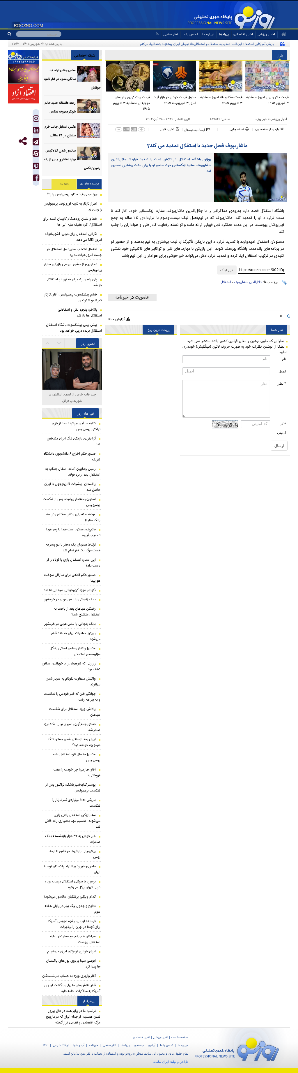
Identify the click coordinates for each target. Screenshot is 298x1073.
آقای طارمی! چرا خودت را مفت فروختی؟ (77, 772)
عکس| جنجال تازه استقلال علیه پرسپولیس (76, 757)
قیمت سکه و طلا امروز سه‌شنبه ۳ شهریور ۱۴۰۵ (221, 100)
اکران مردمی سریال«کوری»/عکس (72, 394)
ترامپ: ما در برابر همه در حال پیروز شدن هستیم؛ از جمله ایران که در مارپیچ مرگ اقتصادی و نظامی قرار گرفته (73, 1016)
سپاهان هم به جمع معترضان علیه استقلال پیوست (75, 939)
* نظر (282, 383)
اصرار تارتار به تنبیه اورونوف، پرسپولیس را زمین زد (73, 206)
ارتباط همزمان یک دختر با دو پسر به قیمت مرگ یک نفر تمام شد (73, 547)
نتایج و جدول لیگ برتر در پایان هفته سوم (72, 909)
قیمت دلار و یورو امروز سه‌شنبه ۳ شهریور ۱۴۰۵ (267, 100)
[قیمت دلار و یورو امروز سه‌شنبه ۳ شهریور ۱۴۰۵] (267, 76)
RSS (45, 1045)
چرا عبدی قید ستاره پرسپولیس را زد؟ (72, 194)
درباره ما (208, 33)
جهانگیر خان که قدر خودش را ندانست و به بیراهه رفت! (72, 697)
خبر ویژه (261, 119)
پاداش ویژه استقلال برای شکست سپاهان (74, 712)
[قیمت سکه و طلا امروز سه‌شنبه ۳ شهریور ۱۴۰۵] (220, 76)
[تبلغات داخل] (23, 57)
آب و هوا (78, 1045)
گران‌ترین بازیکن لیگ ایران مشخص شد (73, 441)
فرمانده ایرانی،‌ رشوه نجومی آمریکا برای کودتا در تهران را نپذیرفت (74, 924)
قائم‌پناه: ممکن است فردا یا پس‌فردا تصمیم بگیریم (73, 532)
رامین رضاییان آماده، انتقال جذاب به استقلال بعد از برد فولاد (72, 472)
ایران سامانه (161, 1061)
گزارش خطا (117, 319)
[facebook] (36, 179)
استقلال (226, 282)
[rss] (157, 34)
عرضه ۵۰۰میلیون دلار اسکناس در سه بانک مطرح (73, 517)
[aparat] (36, 153)
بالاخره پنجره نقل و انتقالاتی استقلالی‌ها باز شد (80, 313)
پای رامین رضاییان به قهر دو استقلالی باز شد (73, 282)
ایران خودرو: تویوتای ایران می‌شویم (71, 951)
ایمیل (282, 371)
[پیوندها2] (23, 74)
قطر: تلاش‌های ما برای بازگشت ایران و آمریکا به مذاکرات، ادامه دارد (72, 988)
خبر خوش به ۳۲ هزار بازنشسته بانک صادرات (72, 839)
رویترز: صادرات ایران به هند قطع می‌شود (75, 636)
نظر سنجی (170, 33)
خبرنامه (93, 1045)
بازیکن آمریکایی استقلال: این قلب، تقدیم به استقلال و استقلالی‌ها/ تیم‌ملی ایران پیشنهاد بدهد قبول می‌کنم (207, 43)
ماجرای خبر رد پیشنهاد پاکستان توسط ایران (72, 869)
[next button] (47, 343)
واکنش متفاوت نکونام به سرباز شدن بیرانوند (73, 681)
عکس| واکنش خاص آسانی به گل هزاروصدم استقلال (75, 651)
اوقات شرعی (61, 1045)
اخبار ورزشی (278, 119)
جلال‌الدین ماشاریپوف (248, 282)
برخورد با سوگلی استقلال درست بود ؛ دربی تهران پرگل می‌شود (72, 884)
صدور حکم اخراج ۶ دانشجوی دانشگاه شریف (72, 456)
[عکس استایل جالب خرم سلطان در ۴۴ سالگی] (88, 130)
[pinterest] (36, 167)
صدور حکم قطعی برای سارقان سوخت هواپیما (72, 578)
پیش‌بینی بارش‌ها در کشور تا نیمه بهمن (74, 854)
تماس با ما (190, 33)
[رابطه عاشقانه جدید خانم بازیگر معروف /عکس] (88, 106)
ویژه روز (64, 184)
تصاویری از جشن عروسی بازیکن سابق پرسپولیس (73, 267)
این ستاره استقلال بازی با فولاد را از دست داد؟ (73, 563)
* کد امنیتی (281, 428)
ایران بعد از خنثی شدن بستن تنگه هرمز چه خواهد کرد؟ (74, 742)
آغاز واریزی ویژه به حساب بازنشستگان (69, 976)
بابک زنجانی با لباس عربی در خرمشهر (70, 599)
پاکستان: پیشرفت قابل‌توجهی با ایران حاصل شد (72, 487)
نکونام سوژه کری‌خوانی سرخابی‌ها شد (70, 590)
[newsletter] (132, 297)
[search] (12, 34)
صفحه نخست (179, 1037)
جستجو (139, 1045)
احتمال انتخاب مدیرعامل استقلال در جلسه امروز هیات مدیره (74, 252)
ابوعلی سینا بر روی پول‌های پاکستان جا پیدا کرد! (73, 964)
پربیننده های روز (89, 184)
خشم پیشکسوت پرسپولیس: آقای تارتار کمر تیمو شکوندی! (73, 297)
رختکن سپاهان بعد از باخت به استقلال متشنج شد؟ (77, 612)
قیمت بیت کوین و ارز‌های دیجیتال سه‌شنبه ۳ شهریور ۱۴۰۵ (131, 103)
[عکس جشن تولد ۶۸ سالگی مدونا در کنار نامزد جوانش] (88, 74)
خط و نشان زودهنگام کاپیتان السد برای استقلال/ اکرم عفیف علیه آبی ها (72, 222)
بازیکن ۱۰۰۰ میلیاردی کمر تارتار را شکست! (76, 803)
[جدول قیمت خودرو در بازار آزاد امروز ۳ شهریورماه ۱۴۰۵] (174, 76)
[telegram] (36, 141)
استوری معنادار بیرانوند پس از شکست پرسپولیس (71, 502)
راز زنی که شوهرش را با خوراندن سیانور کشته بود (71, 666)
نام (284, 359)
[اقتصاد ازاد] (23, 93)
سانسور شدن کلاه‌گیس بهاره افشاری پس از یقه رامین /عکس (72, 159)
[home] (281, 34)
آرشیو (151, 1045)
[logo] (239, 1048)
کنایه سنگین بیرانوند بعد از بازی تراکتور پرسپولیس (76, 426)
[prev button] (59, 343)
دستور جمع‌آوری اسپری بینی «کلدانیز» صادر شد (71, 727)
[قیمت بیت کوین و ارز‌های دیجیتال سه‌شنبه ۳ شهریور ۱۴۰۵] (128, 76)
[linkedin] (36, 131)
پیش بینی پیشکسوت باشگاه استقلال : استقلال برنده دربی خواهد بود (73, 328)
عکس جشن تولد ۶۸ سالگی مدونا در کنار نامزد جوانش (72, 79)
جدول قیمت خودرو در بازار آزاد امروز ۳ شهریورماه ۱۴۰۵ (175, 100)
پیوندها (224, 33)
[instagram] (36, 120)
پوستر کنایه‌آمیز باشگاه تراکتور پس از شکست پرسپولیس (73, 788)
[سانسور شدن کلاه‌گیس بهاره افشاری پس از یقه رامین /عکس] (88, 154)
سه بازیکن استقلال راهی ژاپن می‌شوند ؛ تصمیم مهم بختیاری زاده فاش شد (72, 821)
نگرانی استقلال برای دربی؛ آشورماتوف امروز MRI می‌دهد (73, 237)
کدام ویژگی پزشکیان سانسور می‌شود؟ (69, 897)
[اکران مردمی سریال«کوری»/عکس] (72, 384)
